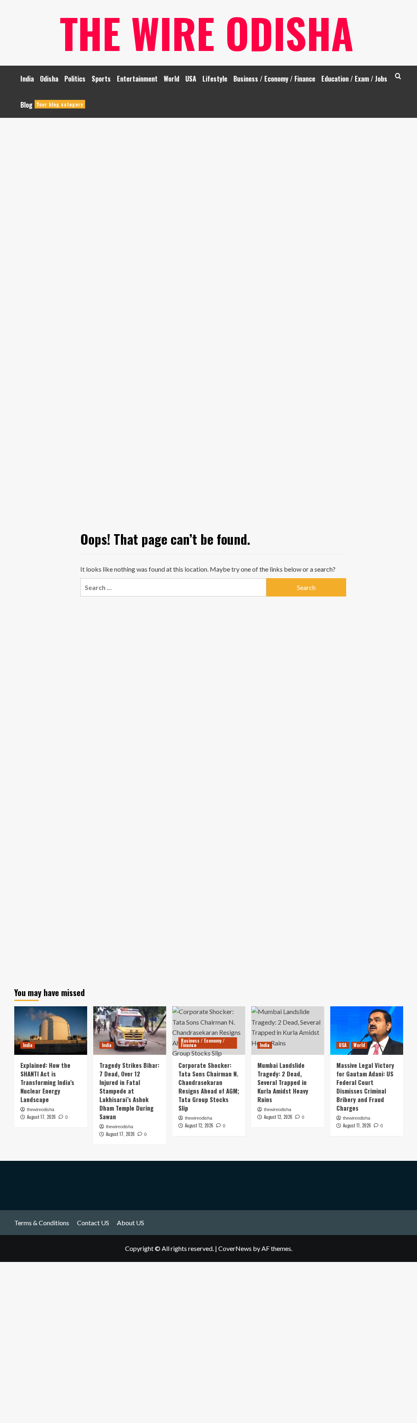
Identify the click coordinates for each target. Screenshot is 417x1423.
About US (130, 1222)
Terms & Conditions (41, 1222)
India (27, 79)
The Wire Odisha (206, 32)
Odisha (49, 79)
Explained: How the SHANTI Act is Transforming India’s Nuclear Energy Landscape (47, 1082)
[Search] (398, 76)
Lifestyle (214, 79)
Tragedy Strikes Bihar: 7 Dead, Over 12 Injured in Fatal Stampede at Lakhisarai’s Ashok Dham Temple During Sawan (129, 1091)
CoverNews (235, 1248)
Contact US (93, 1222)
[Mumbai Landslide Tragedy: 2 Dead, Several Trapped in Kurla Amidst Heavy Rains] (287, 1030)
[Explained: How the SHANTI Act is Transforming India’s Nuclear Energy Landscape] (50, 1030)
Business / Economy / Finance (274, 79)
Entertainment (137, 79)
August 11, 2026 (357, 1125)
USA (190, 79)
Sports (101, 79)
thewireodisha (40, 1109)
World (171, 79)
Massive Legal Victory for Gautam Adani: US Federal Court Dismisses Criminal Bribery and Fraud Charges (365, 1086)
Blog (51, 105)
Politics (75, 79)
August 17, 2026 (41, 1117)
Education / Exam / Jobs (354, 79)
